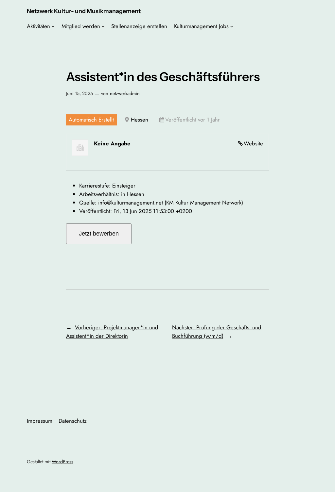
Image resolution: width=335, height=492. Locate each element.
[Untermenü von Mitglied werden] (103, 26)
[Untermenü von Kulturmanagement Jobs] (231, 26)
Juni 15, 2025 (79, 93)
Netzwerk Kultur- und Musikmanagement (84, 11)
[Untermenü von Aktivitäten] (53, 26)
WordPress (62, 461)
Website (253, 143)
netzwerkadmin (125, 93)
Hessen (139, 119)
